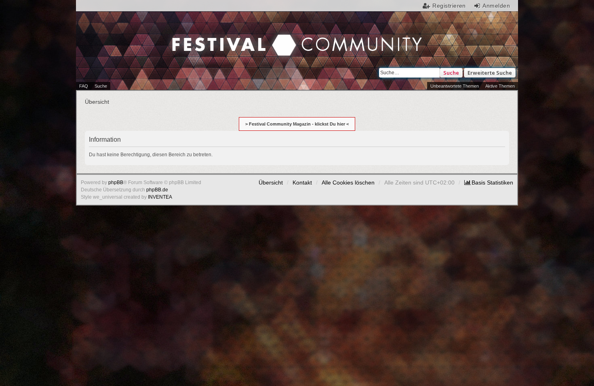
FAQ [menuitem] (83, 86)
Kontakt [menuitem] (302, 182)
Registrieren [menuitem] (449, 5)
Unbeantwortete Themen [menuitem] (454, 86)
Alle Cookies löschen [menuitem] (348, 182)
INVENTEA (160, 197)
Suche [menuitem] (101, 86)
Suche (451, 72)
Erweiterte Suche (490, 72)
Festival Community (228, 37)
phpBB (115, 182)
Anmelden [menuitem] (496, 5)
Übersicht (271, 182)
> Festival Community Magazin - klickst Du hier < (297, 124)
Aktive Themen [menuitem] (500, 86)
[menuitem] (488, 182)
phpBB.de (157, 190)
